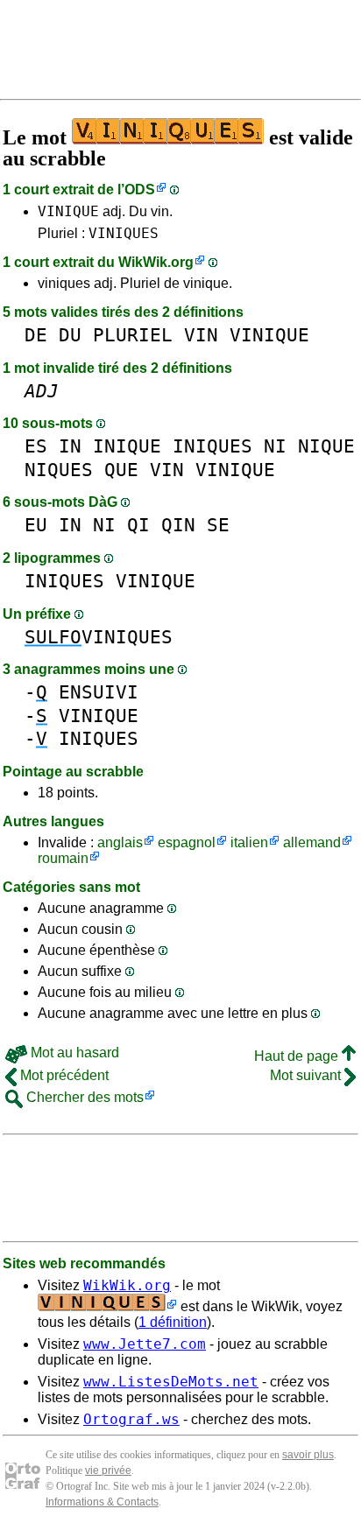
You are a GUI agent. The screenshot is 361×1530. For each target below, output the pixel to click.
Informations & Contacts (102, 1502)
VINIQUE (68, 211)
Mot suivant (307, 1075)
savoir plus (308, 1455)
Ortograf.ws (131, 1419)
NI (275, 446)
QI (138, 525)
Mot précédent (63, 1075)
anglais (120, 842)
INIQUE (127, 446)
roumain (63, 858)
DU (70, 335)
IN (70, 446)
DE (36, 335)
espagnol (187, 842)
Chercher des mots (83, 1097)
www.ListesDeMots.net (170, 1381)
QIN (178, 525)
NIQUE (326, 446)
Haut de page (298, 1056)
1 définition (172, 1322)
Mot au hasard (73, 1052)
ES (36, 446)
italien (249, 842)
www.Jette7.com (144, 1344)
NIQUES (59, 470)
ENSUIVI (98, 692)
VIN (201, 335)
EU (36, 525)
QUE (121, 470)
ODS (139, 189)
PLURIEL (133, 335)
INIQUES (212, 446)
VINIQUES (123, 233)
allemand (312, 842)
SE (218, 525)
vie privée (108, 1470)
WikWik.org (156, 262)
